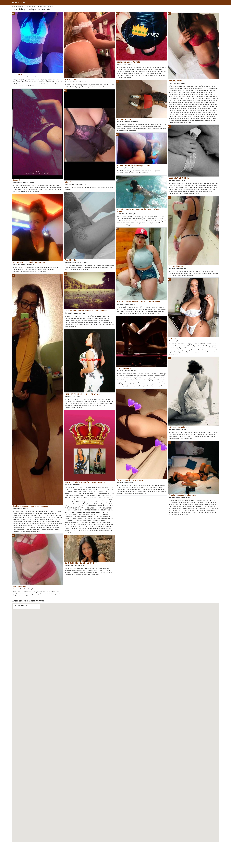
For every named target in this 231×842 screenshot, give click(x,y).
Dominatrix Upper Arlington (129, 62)
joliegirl (68, 182)
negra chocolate (124, 119)
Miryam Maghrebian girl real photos (29, 262)
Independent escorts (18, 6)
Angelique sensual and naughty (183, 495)
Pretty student (71, 79)
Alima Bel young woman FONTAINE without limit (138, 302)
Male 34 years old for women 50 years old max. (86, 310)
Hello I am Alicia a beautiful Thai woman (83, 394)
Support (16, 180)
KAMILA (172, 338)
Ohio (39, 6)
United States (31, 6)
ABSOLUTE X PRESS (18, 2)
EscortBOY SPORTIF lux (179, 178)
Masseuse (17, 74)
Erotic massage (124, 368)
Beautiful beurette (177, 266)
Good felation (71, 260)
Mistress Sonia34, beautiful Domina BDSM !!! (85, 482)
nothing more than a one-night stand (133, 165)
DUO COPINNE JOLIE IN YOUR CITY (81, 563)
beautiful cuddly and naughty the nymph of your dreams (138, 210)
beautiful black (175, 81)
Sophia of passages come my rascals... (30, 506)
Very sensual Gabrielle (179, 427)
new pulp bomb (20, 586)
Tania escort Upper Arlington (130, 480)
